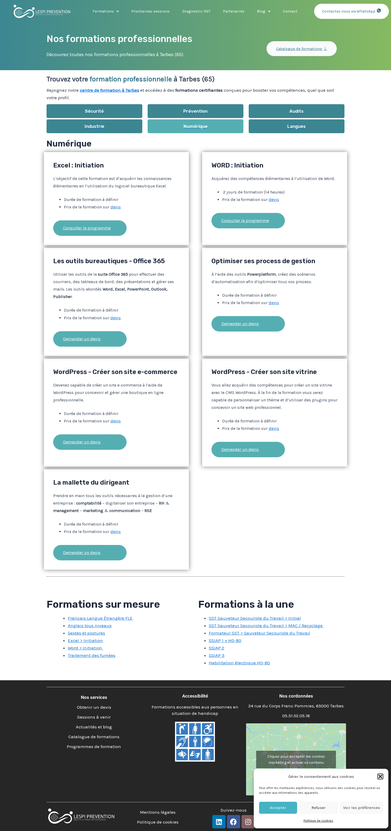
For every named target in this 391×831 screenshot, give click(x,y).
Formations (103, 11)
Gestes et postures (86, 633)
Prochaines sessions (150, 11)
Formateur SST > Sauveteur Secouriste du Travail (259, 633)
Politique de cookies (318, 820)
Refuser (318, 807)
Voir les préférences (361, 807)
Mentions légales (158, 812)
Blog (261, 11)
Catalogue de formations (299, 48)
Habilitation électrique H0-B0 (239, 662)
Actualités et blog (94, 726)
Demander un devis (82, 338)
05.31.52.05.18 (296, 715)
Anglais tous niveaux (90, 625)
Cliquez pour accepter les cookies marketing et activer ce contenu (296, 759)
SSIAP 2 (216, 647)
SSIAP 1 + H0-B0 (225, 640)
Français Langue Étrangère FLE (101, 618)
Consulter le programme (87, 227)
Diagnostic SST (196, 11)
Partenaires (233, 11)
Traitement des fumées (91, 655)
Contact (290, 11)
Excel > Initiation (85, 640)
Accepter (278, 807)
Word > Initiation (85, 647)
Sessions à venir (94, 717)
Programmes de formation (94, 746)
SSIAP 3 (216, 655)
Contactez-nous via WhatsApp (348, 11)
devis (115, 206)
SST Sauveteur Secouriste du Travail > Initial (255, 618)
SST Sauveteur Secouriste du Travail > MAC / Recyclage (266, 625)
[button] (380, 776)
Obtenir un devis (94, 707)
